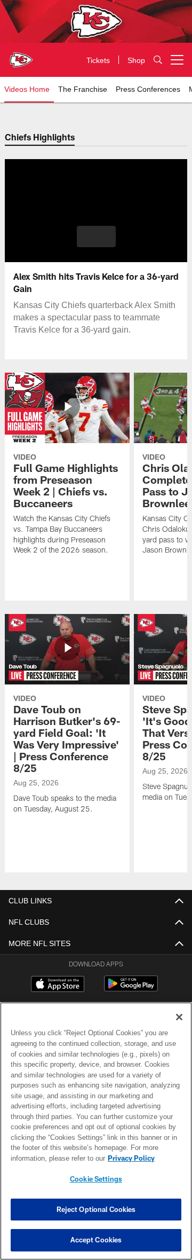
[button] (96, 236)
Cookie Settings (96, 1179)
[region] (96, 1131)
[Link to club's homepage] (21, 55)
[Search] (158, 60)
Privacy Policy (46, 1158)
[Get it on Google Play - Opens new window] (131, 989)
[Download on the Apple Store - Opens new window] (57, 985)
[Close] (179, 1017)
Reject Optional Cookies (96, 1209)
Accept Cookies (96, 1239)
